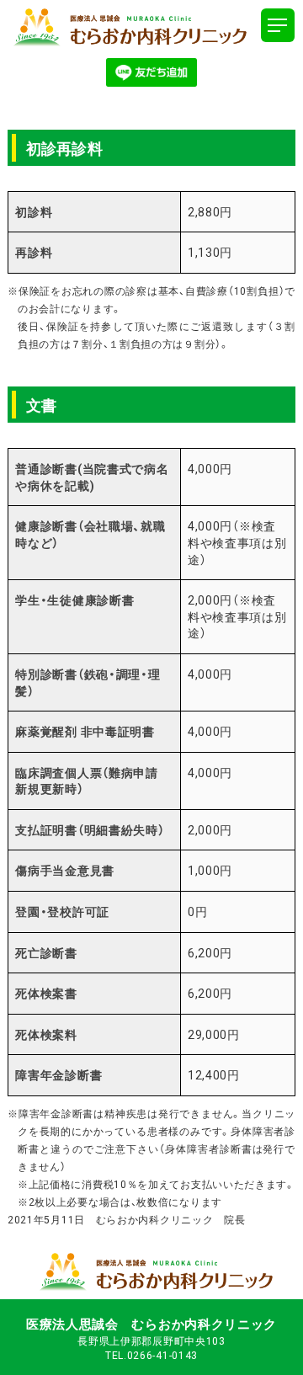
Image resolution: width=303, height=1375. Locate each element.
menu (278, 25)
